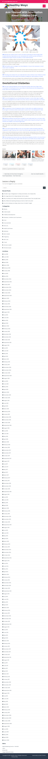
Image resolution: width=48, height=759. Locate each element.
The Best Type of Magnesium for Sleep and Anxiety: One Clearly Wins (20, 193)
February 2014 (7, 577)
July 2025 (6, 273)
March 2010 (6, 707)
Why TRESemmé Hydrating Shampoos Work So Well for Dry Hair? (18, 200)
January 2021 (7, 364)
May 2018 (6, 436)
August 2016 (6, 494)
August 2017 (6, 461)
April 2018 (6, 439)
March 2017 (6, 475)
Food (5, 220)
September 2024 (8, 281)
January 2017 (7, 480)
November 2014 (7, 552)
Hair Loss (6, 225)
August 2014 (6, 560)
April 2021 (6, 356)
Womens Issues (7, 247)
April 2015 (6, 538)
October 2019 (7, 397)
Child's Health (7, 212)
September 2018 (7, 425)
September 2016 (7, 491)
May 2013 (6, 602)
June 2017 (6, 466)
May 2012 (6, 635)
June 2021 (6, 350)
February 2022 (7, 328)
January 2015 (7, 546)
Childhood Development (9, 214)
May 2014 (6, 569)
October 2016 (7, 488)
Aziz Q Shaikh (25, 52)
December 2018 (7, 417)
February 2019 (7, 411)
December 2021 (7, 334)
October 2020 (7, 372)
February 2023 (7, 301)
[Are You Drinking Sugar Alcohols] (23, 154)
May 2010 (6, 701)
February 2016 (7, 511)
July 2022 (6, 314)
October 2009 (7, 720)
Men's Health (7, 234)
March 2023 (6, 298)
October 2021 (7, 339)
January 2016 (7, 513)
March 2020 (6, 392)
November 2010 (7, 685)
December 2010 (7, 682)
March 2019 (6, 408)
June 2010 (6, 698)
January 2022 (7, 331)
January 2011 (7, 679)
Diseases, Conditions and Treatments (12, 52)
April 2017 (6, 472)
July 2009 (6, 729)
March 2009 (6, 740)
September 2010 (7, 690)
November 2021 (7, 337)
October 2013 (7, 588)
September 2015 (7, 524)
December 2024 (7, 279)
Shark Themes (42, 755)
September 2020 (8, 375)
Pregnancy (6, 236)
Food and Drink (7, 223)
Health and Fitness (8, 228)
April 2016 (6, 505)
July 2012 (6, 629)
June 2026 (6, 257)
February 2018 (7, 444)
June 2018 (6, 433)
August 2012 (6, 627)
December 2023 (7, 287)
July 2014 (6, 563)
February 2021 (7, 361)
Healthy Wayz (18, 5)
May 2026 (6, 259)
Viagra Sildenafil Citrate (7, 752)
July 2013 (6, 596)
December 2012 (7, 615)
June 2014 (6, 566)
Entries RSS (4, 750)
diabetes (5, 168)
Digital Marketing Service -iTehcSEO (10, 746)
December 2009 (7, 715)
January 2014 (7, 580)
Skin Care (6, 239)
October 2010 (7, 687)
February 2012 (7, 643)
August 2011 (6, 660)
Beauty (5, 209)
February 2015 (7, 544)
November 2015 (7, 519)
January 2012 (7, 646)
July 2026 (6, 254)
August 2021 (6, 345)
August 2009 (7, 726)
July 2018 (6, 430)
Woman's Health (8, 245)
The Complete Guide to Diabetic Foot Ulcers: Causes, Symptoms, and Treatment (38, 160)
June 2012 (6, 632)
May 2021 (6, 353)
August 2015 (6, 527)
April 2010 (6, 704)
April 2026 (6, 262)
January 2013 (7, 613)
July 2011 (6, 662)
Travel (5, 242)
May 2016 (6, 502)
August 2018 (6, 428)
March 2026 (6, 265)
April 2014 (6, 571)
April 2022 (6, 323)
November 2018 (7, 419)
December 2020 (7, 367)
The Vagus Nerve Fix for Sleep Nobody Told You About (16, 196)
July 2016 (6, 497)
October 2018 (7, 422)
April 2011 (6, 671)
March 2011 (6, 673)
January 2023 (7, 303)
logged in (11, 183)
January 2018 (7, 447)
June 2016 (6, 499)
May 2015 (6, 535)
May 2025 (6, 276)
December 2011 (7, 649)
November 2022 (7, 306)
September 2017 (7, 458)
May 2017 (6, 469)
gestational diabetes (12, 168)
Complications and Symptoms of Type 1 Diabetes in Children (9, 159)
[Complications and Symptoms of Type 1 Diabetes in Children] (9, 154)
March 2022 (6, 326)
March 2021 (6, 359)
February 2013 (7, 610)
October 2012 (7, 621)
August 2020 (7, 378)
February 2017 (7, 477)
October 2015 (7, 522)
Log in (3, 748)
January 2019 (7, 414)
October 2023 (7, 292)
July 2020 (6, 381)
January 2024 (7, 284)
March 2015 (6, 541)
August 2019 (6, 400)
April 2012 (6, 638)
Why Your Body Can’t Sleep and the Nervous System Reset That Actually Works (22, 198)
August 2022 (6, 312)
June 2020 (6, 384)
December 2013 (7, 582)
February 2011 (7, 676)
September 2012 (7, 624)
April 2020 (6, 389)
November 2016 (7, 486)
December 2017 (7, 450)
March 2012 (6, 640)
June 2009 (6, 731)
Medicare (6, 231)
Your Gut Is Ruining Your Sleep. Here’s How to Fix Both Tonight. (18, 203)
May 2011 (6, 668)
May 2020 (6, 386)
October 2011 (7, 654)
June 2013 (6, 599)
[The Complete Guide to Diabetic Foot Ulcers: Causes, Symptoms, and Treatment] (38, 154)
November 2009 (7, 718)
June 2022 (6, 317)
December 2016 (7, 483)
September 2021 (7, 342)
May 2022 (6, 320)
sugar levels (21, 168)
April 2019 (6, 406)
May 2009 (6, 734)
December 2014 (7, 549)
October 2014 (7, 555)
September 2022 (8, 309)
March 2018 (6, 442)
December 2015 (7, 516)
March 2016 (6, 508)
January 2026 (7, 270)
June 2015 (6, 533)
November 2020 (7, 370)
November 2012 (7, 618)
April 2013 (6, 604)
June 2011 (6, 665)
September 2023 (8, 295)
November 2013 (7, 585)
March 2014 (6, 574)
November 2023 (7, 290)
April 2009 (6, 737)
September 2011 (7, 657)
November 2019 (7, 395)
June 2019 (6, 403)
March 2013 (6, 607)
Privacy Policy (15, 756)
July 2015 (6, 530)
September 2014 (7, 557)
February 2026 (7, 268)
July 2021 (6, 348)
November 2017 (7, 453)
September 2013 (7, 591)
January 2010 (7, 712)
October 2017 (7, 455)
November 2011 (7, 651)
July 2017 (6, 464)
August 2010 (6, 693)
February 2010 (7, 709)
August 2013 (6, 593)
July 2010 (6, 696)
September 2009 (8, 723)
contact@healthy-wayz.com (10, 1)
